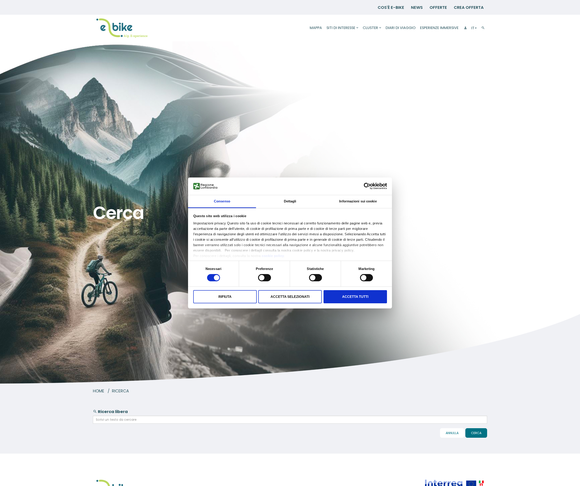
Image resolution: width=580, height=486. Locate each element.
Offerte (438, 7)
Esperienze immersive (439, 27)
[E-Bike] (122, 28)
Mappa (316, 27)
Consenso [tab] (222, 201)
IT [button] (472, 28)
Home (98, 391)
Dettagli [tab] (290, 201)
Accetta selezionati (290, 297)
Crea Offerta (469, 7)
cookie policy (273, 256)
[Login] (465, 28)
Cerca (476, 433)
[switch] (264, 277)
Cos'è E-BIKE (391, 7)
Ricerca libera (112, 411)
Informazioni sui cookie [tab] (358, 201)
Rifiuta (225, 297)
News (417, 7)
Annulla (452, 433)
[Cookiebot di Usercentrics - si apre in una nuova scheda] (367, 186)
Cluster (370, 27)
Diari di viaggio (401, 27)
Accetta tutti (355, 297)
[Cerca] (483, 28)
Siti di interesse (340, 27)
